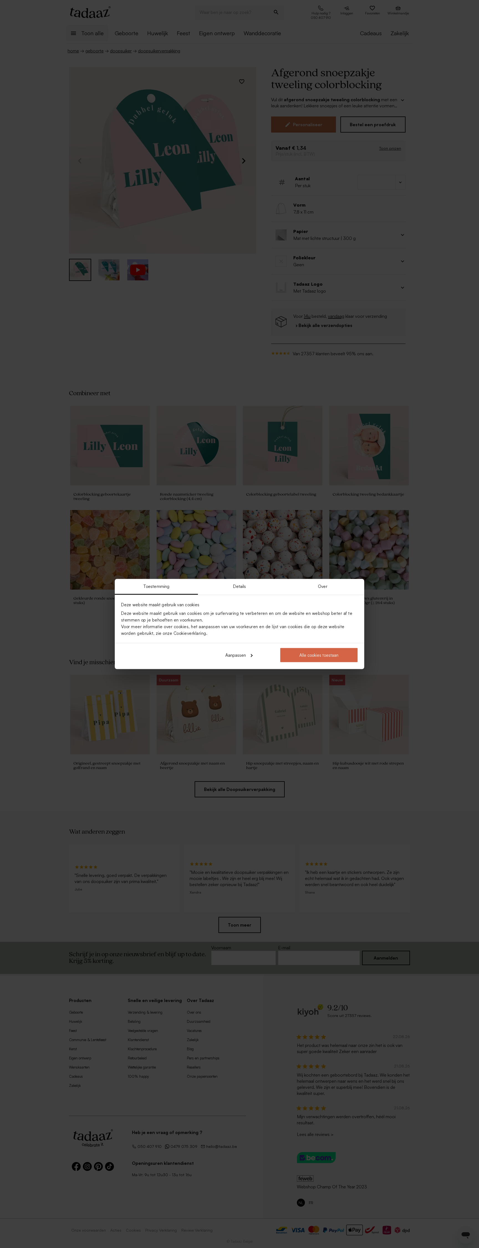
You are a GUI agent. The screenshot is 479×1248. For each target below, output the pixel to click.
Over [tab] (322, 586)
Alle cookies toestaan (318, 655)
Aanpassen (235, 655)
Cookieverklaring (190, 633)
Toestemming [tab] (156, 586)
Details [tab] (239, 586)
